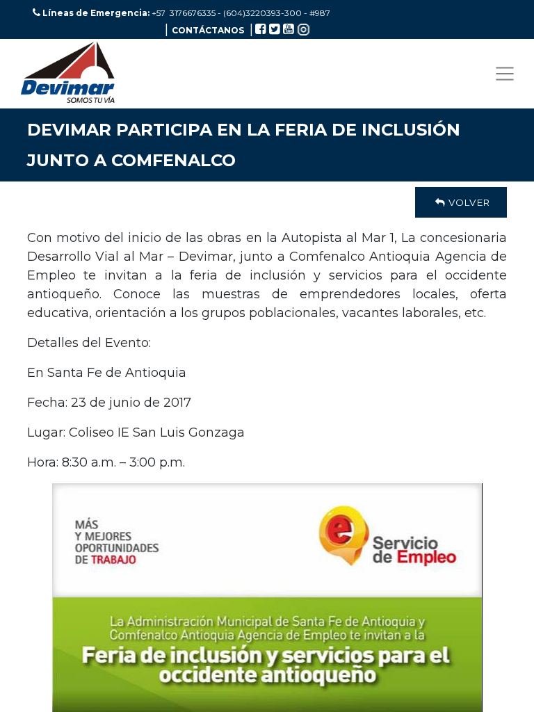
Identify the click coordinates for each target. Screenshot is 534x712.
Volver (467, 202)
